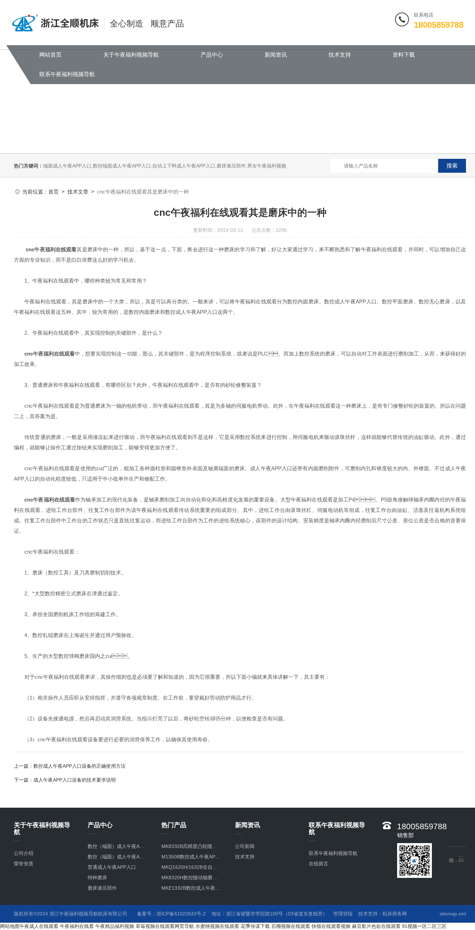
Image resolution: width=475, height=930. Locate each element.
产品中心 (212, 55)
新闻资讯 (276, 55)
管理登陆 (343, 913)
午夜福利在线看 (77, 926)
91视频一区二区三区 (424, 926)
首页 (53, 192)
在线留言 (318, 863)
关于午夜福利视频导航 (131, 55)
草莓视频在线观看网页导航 (165, 926)
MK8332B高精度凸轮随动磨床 (191, 846)
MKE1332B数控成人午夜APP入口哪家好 (191, 888)
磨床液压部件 (102, 888)
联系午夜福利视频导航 (67, 74)
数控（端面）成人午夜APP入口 (117, 856)
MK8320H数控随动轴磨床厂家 (191, 877)
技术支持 (340, 55)
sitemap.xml (453, 913)
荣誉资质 (23, 863)
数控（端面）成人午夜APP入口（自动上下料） (117, 846)
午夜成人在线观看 (38, 926)
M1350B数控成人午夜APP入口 (191, 856)
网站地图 (9, 926)
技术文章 (77, 192)
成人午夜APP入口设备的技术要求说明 (74, 780)
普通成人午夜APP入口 (112, 867)
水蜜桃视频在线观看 (217, 926)
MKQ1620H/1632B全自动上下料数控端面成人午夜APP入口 (191, 867)
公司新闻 (245, 846)
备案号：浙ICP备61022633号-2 (171, 913)
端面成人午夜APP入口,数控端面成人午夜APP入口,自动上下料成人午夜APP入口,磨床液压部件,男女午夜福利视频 (164, 166)
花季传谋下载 (255, 926)
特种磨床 (97, 877)
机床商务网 (395, 913)
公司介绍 (23, 853)
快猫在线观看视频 (331, 926)
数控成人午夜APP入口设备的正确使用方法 (79, 766)
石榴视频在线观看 (290, 926)
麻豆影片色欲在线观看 (376, 926)
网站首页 (50, 55)
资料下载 (404, 55)
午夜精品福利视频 (114, 926)
